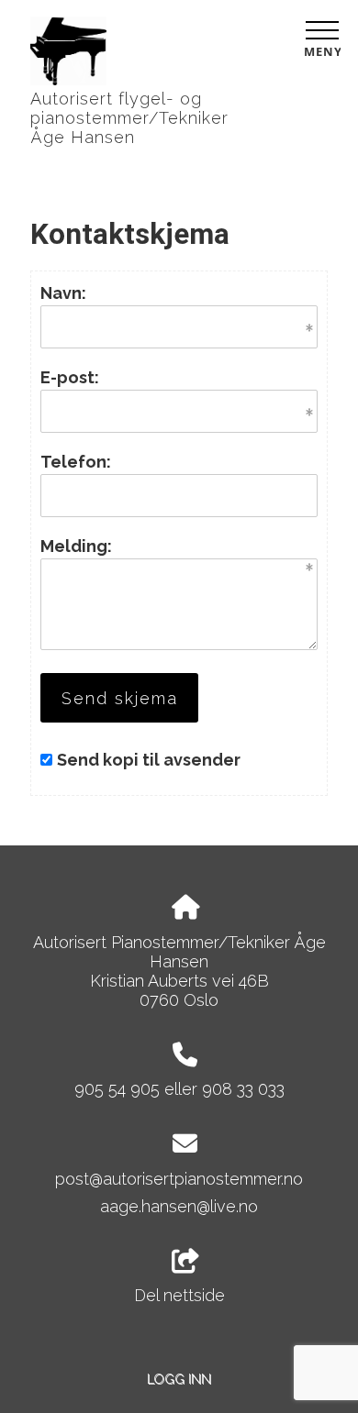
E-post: (69, 377)
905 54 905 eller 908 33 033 (179, 1088)
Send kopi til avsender (149, 759)
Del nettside (179, 1295)
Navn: (63, 293)
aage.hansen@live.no (179, 1206)
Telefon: (75, 461)
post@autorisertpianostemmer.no (179, 1178)
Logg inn (179, 1378)
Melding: (76, 546)
